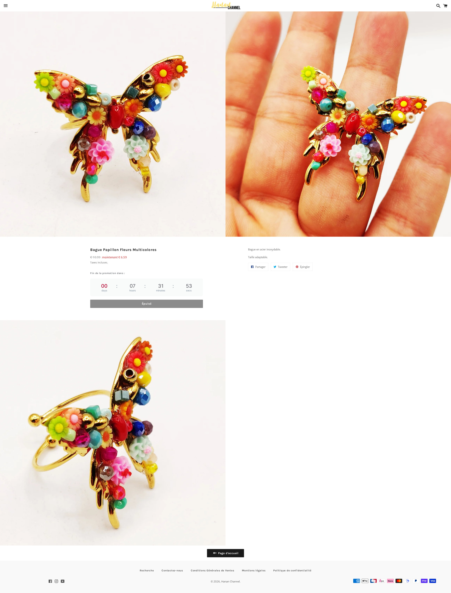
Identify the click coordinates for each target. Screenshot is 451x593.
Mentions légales (253, 570)
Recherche (147, 570)
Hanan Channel (230, 581)
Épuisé (147, 303)
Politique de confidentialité (292, 570)
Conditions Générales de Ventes (212, 570)
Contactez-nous (172, 570)
